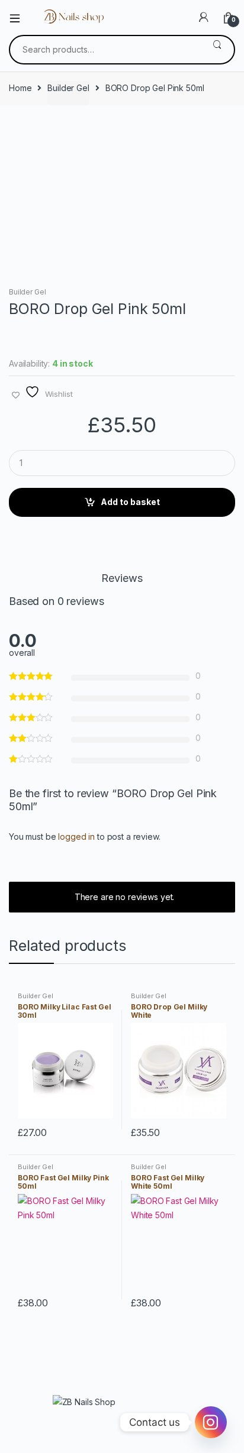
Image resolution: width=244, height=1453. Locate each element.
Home (20, 88)
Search (217, 49)
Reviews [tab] (121, 578)
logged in (76, 836)
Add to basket (130, 502)
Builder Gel (68, 88)
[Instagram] (211, 1422)
